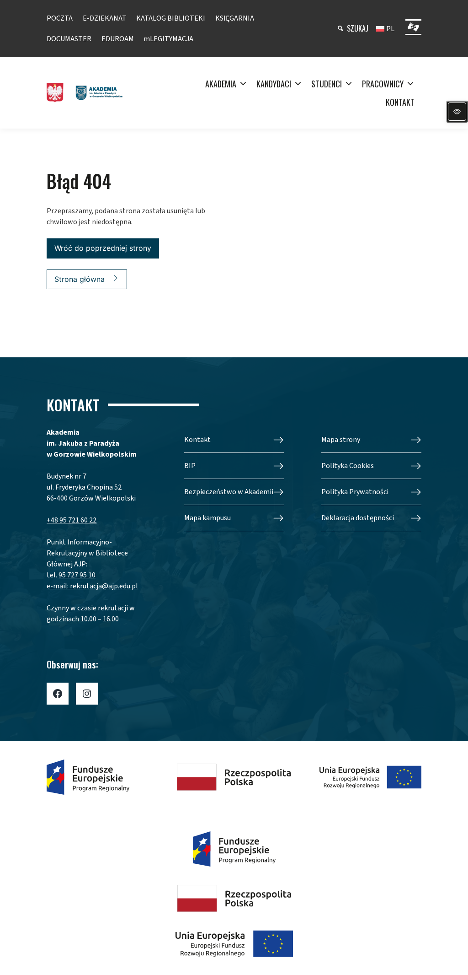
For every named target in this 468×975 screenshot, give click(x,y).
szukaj (357, 28)
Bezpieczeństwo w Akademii (228, 492)
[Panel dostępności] (457, 112)
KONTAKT (400, 102)
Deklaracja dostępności (357, 518)
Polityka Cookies (347, 466)
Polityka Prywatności (354, 492)
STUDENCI (326, 84)
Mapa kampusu (207, 518)
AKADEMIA (220, 84)
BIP (190, 466)
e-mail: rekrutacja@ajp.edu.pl (92, 586)
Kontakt (197, 440)
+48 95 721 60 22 (71, 520)
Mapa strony (340, 440)
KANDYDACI (273, 84)
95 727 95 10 (77, 575)
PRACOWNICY (383, 84)
